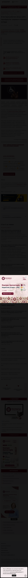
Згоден (14, 575)
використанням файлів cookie (9, 573)
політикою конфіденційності (16, 572)
